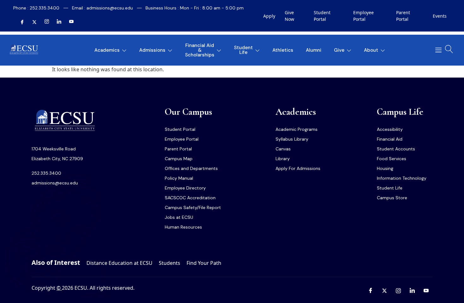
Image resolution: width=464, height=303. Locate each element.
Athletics (282, 50)
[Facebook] (19, 22)
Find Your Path (204, 262)
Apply (269, 16)
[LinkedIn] (56, 22)
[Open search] (449, 49)
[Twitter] (32, 22)
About (371, 50)
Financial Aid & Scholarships (199, 50)
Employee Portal (363, 15)
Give (339, 50)
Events (440, 16)
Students (169, 262)
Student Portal (322, 15)
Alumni (313, 50)
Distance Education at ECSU (119, 262)
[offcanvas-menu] (436, 50)
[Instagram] (44, 22)
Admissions (152, 50)
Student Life (243, 49)
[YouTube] (69, 22)
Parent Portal (403, 15)
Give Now (289, 15)
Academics (107, 50)
